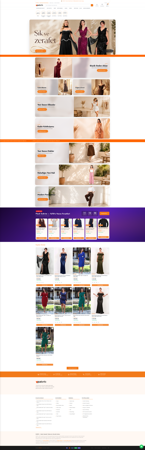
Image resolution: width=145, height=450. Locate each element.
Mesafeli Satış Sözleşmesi (85, 416)
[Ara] (92, 5)
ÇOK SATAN (49, 8)
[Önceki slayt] (104, 51)
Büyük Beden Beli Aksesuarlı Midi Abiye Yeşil (44, 421)
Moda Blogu (72, 411)
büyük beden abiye (67, 440)
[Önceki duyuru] (35, 1)
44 (51, 235)
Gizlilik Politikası (86, 401)
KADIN (66, 8)
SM (99, 234)
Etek (57, 413)
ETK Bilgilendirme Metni (87, 413)
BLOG (81, 8)
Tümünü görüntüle (72, 368)
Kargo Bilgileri (72, 413)
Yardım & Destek (56, 2)
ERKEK (70, 8)
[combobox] (69, 5)
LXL (101, 234)
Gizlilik (92, 447)
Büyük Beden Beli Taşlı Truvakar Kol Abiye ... (45, 408)
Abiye (57, 401)
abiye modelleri (46, 440)
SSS (70, 409)
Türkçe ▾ (105, 2)
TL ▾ (108, 2)
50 (61, 282)
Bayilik (71, 405)
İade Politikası (104, 447)
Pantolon (58, 409)
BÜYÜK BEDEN (60, 8)
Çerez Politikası (86, 409)
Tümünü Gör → (104, 213)
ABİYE (55, 8)
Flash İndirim (58, 416)
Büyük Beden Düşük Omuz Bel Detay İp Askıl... (44, 405)
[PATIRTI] (39, 5)
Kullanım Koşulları (86, 403)
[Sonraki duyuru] (110, 1)
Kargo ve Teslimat (86, 407)
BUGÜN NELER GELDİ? (40, 8)
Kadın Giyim (58, 407)
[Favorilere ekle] (46, 220)
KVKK (108, 447)
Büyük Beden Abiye (60, 405)
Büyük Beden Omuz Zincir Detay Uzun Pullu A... (44, 401)
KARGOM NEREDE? (86, 8)
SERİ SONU (76, 8)
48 (59, 282)
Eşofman (58, 411)
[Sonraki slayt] (112, 51)
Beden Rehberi (72, 407)
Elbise (57, 403)
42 (49, 235)
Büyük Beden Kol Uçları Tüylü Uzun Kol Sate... (44, 418)
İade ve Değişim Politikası (88, 405)
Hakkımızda (51, 2)
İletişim (71, 403)
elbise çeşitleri (60, 440)
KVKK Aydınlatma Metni (87, 411)
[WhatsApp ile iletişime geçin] (141, 446)
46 (57, 282)
